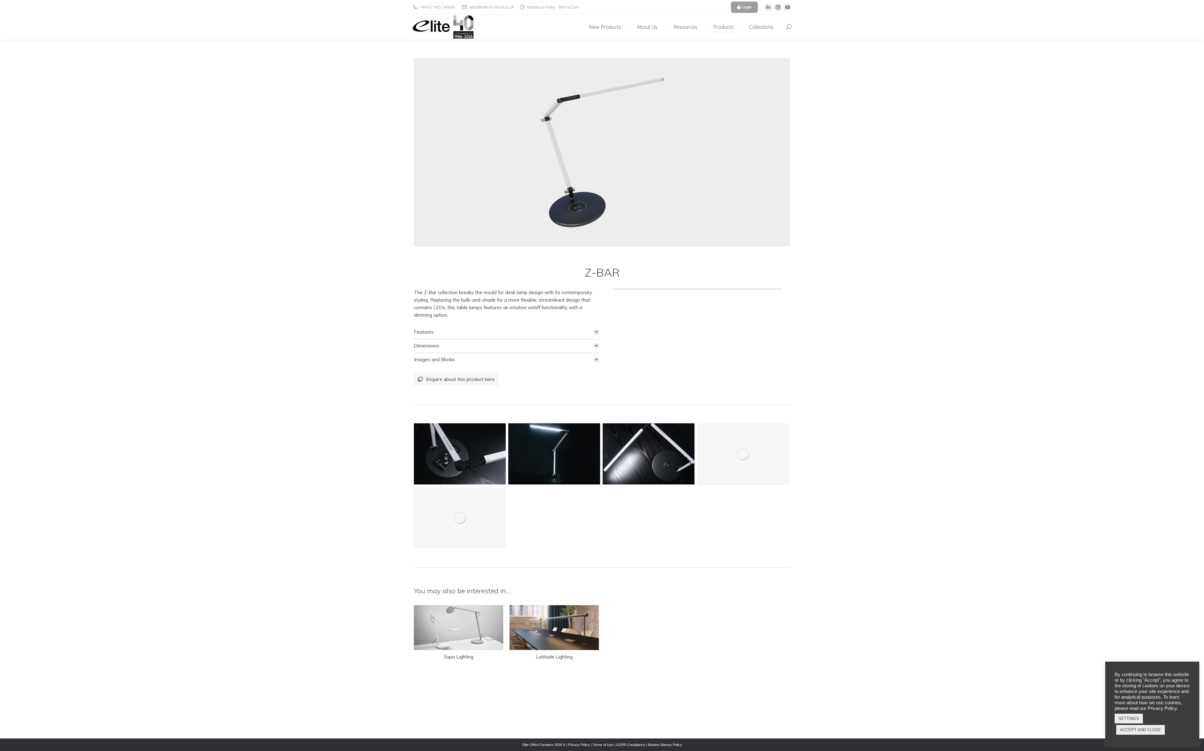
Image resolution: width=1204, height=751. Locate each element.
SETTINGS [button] (1128, 718)
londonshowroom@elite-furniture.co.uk (653, 718)
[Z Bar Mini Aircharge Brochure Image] (460, 453)
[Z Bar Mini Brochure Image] (743, 454)
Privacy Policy (579, 745)
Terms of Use (603, 745)
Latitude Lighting (554, 657)
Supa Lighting (458, 657)
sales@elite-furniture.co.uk (450, 718)
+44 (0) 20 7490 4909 (638, 709)
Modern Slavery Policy (665, 745)
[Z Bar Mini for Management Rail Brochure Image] (460, 517)
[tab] (506, 332)
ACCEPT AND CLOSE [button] (1140, 729)
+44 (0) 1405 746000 (444, 709)
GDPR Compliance (630, 745)
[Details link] (458, 627)
